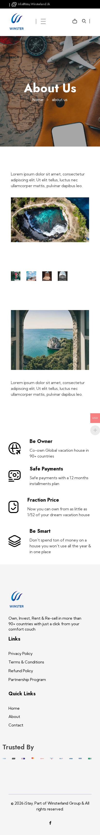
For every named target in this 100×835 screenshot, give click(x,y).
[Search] (84, 21)
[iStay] (16, 20)
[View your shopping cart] (76, 17)
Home (38, 99)
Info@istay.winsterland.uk (34, 4)
